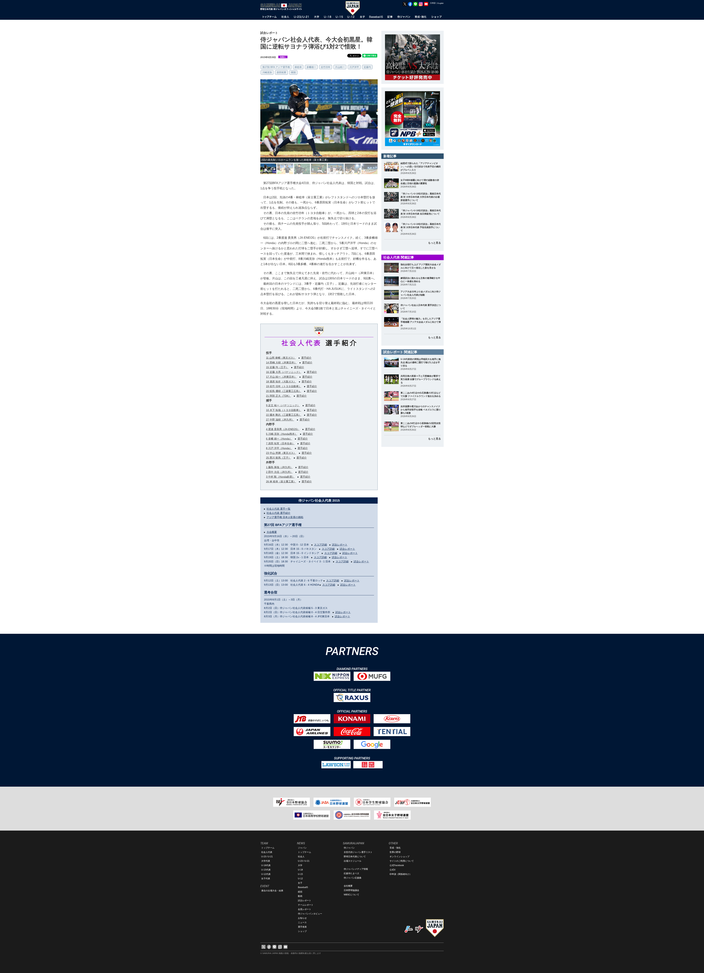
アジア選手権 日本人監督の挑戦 (285, 517)
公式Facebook (397, 865)
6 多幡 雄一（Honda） (279, 438)
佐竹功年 (325, 67)
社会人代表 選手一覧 (278, 508)
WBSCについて (351, 894)
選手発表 (302, 927)
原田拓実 (281, 72)
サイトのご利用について (402, 861)
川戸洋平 (354, 67)
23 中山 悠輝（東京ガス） (281, 452)
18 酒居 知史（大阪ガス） (281, 381)
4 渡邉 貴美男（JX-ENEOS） (283, 429)
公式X (392, 869)
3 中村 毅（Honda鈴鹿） (280, 476)
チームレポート (305, 905)
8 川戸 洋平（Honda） (279, 448)
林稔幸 (298, 67)
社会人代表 (266, 852)
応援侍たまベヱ (351, 873)
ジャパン (302, 848)
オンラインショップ (399, 856)
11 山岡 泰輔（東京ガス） (281, 357)
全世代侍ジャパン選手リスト (358, 852)
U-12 (300, 878)
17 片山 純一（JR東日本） (281, 376)
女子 (300, 883)
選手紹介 (306, 357)
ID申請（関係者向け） (401, 874)
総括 (300, 891)
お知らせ (302, 918)
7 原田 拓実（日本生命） (280, 443)
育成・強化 (395, 848)
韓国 (293, 72)
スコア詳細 (320, 544)
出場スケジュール (352, 861)
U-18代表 (266, 865)
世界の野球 (395, 852)
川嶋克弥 (267, 72)
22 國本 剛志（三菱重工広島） (283, 414)
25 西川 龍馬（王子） (278, 457)
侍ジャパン (349, 848)
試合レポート (339, 544)
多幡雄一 (311, 67)
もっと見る (434, 242)
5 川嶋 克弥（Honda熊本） (281, 433)
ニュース (302, 922)
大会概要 (272, 532)
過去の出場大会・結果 (272, 890)
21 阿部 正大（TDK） (278, 395)
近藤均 (367, 67)
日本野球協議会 (351, 890)
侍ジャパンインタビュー (310, 913)
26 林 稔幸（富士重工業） (281, 481)
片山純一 (340, 67)
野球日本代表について (355, 856)
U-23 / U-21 (267, 856)
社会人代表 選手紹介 (278, 512)
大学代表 (265, 861)
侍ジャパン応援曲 (352, 878)
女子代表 (265, 878)
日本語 (433, 3)
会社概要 (348, 886)
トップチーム (267, 848)
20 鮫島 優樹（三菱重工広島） (283, 391)
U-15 (300, 874)
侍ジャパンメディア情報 (356, 869)
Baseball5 (303, 887)
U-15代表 (266, 869)
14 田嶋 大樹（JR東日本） (281, 362)
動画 (300, 896)
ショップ (302, 931)
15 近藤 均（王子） (277, 367)
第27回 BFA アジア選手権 (276, 67)
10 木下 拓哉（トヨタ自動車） (283, 410)
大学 (300, 865)
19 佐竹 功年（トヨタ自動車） (283, 386)
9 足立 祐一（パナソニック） (283, 405)
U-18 (300, 869)
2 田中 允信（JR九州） (279, 471)
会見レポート (304, 909)
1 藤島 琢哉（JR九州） (279, 467)
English (440, 3)
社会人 (301, 856)
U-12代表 (266, 874)
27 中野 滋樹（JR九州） (280, 419)
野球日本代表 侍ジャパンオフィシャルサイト (282, 6)
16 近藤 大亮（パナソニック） (283, 372)
